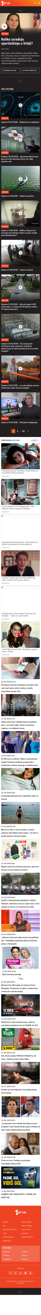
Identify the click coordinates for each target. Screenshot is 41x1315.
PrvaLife (24, 1255)
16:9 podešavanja (8, 1237)
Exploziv (5, 118)
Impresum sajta (26, 1222)
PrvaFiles (24, 1259)
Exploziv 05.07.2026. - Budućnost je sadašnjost (20, 122)
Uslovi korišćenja (26, 1226)
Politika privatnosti (27, 1237)
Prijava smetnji (26, 1229)
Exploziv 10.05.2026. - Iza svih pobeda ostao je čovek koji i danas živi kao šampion (20, 386)
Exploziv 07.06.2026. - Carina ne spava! (17, 270)
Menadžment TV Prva (9, 1229)
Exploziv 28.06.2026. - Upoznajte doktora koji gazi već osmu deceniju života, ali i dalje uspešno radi (19, 159)
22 (23, 431)
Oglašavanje (7, 1241)
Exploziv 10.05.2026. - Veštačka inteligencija (19, 422)
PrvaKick (24, 1252)
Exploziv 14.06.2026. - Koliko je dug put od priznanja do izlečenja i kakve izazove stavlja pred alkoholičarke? (19, 232)
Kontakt (5, 1222)
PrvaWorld (7, 1259)
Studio (5, 1233)
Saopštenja (24, 1233)
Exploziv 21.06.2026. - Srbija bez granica (17, 196)
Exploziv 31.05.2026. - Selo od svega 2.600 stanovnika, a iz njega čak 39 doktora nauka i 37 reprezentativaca (19, 306)
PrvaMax (6, 1255)
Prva (4, 1226)
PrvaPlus (6, 1252)
